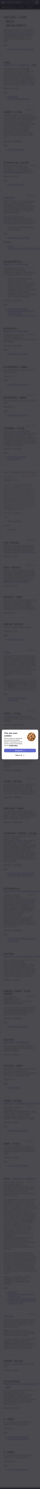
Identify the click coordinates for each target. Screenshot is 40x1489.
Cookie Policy (13, 745)
